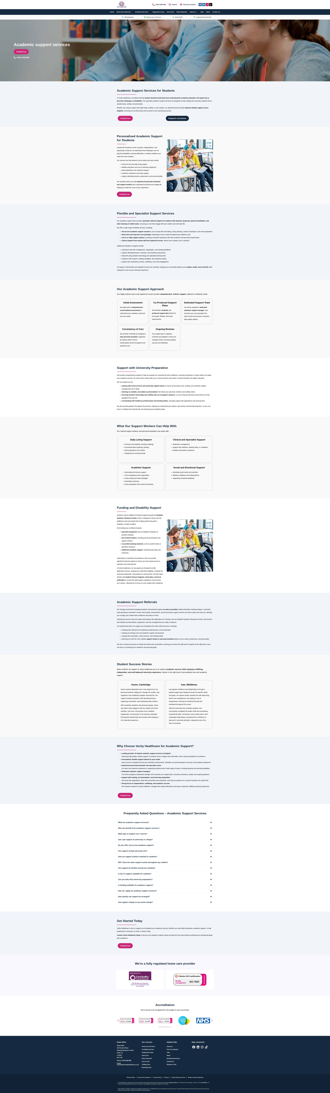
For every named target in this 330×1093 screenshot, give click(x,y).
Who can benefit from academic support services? (138, 828)
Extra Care (170, 12)
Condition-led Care (141, 12)
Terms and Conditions (144, 1077)
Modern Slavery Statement (195, 1077)
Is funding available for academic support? (135, 885)
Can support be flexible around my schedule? (136, 868)
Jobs (202, 12)
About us (193, 12)
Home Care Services (123, 12)
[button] (165, 822)
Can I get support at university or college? (135, 839)
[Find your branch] (181, 5)
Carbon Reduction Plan (178, 1077)
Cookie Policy (157, 1077)
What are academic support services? (133, 822)
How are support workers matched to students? (137, 857)
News (208, 12)
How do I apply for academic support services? (137, 891)
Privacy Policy (131, 1077)
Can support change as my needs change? (135, 902)
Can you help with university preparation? (135, 879)
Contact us (216, 12)
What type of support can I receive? (132, 834)
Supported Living (158, 12)
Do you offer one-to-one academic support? (136, 845)
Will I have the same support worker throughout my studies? (143, 862)
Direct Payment (182, 12)
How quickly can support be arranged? (134, 897)
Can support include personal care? (132, 851)
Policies (166, 1077)
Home (112, 12)
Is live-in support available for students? (134, 874)
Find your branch (189, 4)
